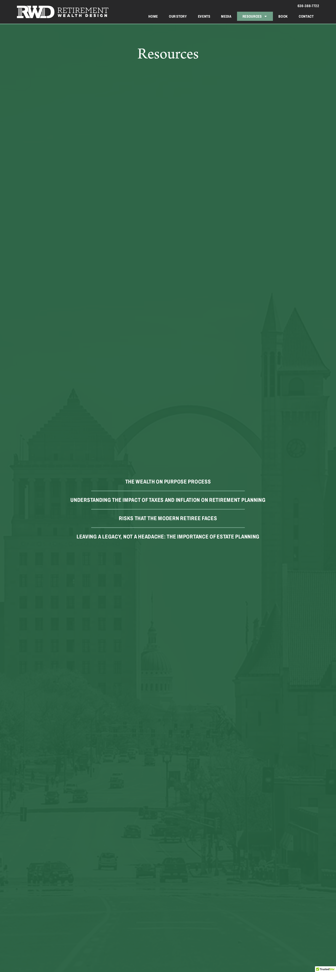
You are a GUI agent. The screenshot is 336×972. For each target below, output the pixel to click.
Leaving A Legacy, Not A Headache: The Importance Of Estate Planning (168, 536)
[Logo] (62, 12)
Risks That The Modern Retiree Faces (168, 518)
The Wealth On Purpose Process (168, 481)
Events (204, 16)
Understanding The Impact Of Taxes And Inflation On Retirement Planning (167, 500)
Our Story (178, 16)
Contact (306, 16)
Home (153, 16)
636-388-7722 (308, 5)
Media (226, 16)
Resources (252, 16)
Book (283, 16)
